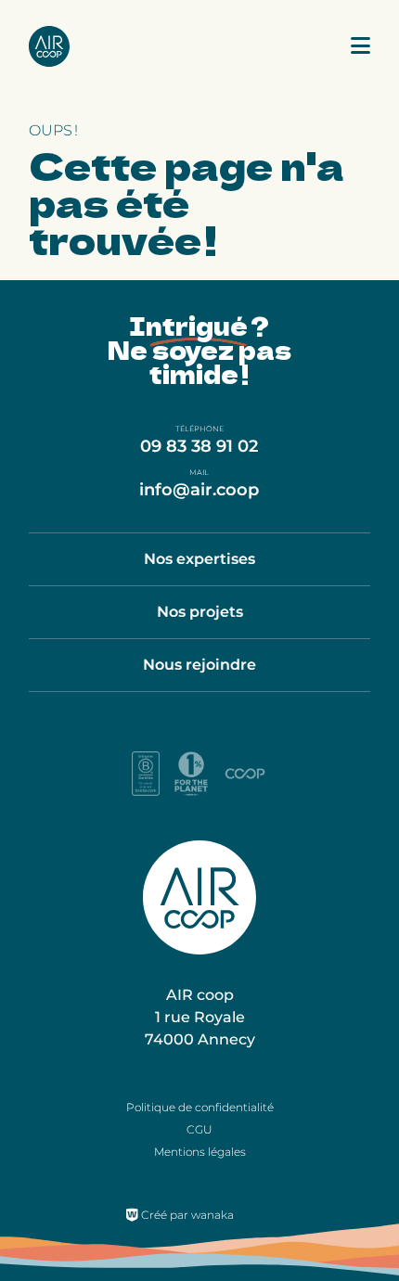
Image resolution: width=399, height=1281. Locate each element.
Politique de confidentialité (200, 1107)
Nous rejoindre (199, 664)
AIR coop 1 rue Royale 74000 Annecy (200, 1017)
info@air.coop (199, 490)
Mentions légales (200, 1152)
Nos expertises (199, 559)
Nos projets (200, 612)
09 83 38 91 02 (199, 446)
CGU (199, 1129)
